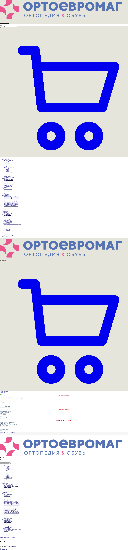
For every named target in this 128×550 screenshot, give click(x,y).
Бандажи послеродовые (8, 521)
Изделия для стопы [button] (5, 211)
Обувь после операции (7, 175)
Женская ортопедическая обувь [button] (9, 160)
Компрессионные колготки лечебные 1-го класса (12, 505)
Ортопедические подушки (6, 210)
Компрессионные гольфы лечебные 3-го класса (11, 504)
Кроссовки (8, 161)
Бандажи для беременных (8, 185)
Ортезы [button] (3, 188)
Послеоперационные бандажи (9, 184)
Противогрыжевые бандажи (8, 183)
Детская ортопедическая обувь (9, 177)
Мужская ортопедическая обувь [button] (9, 167)
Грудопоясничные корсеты (8, 180)
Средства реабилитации (8, 221)
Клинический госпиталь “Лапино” (9, 235)
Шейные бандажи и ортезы (8, 179)
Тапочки (7, 171)
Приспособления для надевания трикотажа (11, 206)
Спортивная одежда (7, 229)
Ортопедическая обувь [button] (5, 159)
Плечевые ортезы (7, 194)
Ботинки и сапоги (9, 165)
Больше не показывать (4, 549)
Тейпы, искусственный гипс (8, 227)
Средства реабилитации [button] (6, 223)
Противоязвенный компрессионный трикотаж (11, 512)
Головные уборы (6, 218)
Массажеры (6, 531)
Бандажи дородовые (7, 215)
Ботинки (7, 169)
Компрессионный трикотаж (8, 219)
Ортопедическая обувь (7, 220)
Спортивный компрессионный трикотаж (10, 209)
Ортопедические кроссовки (8, 173)
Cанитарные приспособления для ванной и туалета (12, 224)
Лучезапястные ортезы (8, 191)
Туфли (7, 470)
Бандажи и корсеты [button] (5, 178)
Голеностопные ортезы (8, 189)
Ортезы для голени (7, 192)
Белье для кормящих (7, 217)
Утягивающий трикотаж (8, 222)
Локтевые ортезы (7, 496)
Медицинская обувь (9, 166)
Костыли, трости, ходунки (8, 530)
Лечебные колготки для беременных (10, 205)
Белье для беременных (7, 522)
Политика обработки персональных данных (7, 432)
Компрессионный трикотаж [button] (6, 195)
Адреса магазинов (2, 395)
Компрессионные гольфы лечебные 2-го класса (11, 198)
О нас (3, 232)
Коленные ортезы (7, 495)
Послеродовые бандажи (8, 186)
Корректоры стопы (7, 212)
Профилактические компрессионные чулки (11, 208)
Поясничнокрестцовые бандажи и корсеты (11, 486)
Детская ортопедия (5, 187)
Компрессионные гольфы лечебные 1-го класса (11, 197)
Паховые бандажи (7, 182)
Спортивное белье (7, 230)
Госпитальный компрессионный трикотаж (11, 196)
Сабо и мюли (8, 163)
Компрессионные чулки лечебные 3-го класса (11, 204)
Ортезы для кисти (7, 193)
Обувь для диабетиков (7, 176)
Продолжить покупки (12, 546)
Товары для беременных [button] (6, 214)
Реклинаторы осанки (7, 487)
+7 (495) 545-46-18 (4, 392)
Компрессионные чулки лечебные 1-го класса (11, 202)
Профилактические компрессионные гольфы (11, 513)
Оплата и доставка (5, 236)
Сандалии (7, 162)
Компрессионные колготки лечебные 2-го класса (12, 200)
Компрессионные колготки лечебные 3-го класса (12, 201)
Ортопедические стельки (8, 213)
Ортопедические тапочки (10, 469)
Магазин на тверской (7, 234)
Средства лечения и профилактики (9, 226)
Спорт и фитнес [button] (4, 228)
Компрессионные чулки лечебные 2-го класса (11, 203)
